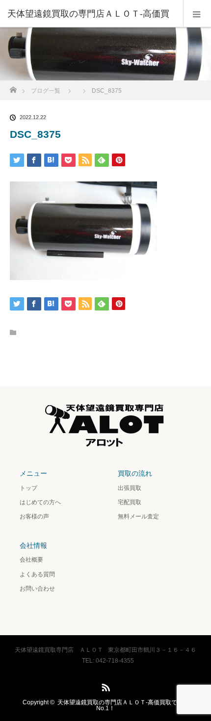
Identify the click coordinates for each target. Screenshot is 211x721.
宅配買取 (129, 502)
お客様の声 (34, 516)
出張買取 (129, 488)
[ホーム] (13, 87)
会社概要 (31, 559)
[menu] (197, 13)
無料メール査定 (138, 516)
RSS (104, 685)
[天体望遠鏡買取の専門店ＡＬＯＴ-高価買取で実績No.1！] (105, 446)
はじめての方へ (40, 502)
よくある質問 (37, 574)
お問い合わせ (37, 588)
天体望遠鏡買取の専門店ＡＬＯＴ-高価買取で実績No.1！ (123, 705)
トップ (28, 488)
